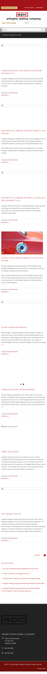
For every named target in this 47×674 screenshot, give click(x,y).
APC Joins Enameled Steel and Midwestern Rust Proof (20, 569)
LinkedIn (24, 2)
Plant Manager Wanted (14, 327)
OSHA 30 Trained (10, 451)
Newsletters (39, 8)
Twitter (20, 2)
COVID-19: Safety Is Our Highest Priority (16, 574)
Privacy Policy (41, 668)
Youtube (29, 2)
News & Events (29, 8)
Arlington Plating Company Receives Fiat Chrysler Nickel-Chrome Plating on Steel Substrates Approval (20, 589)
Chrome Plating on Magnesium (18, 389)
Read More (4, 95)
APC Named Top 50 (10, 514)
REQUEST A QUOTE (9, 8)
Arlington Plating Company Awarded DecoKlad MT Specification (23, 583)
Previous (37, 555)
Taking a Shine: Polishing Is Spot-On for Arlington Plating (21, 578)
